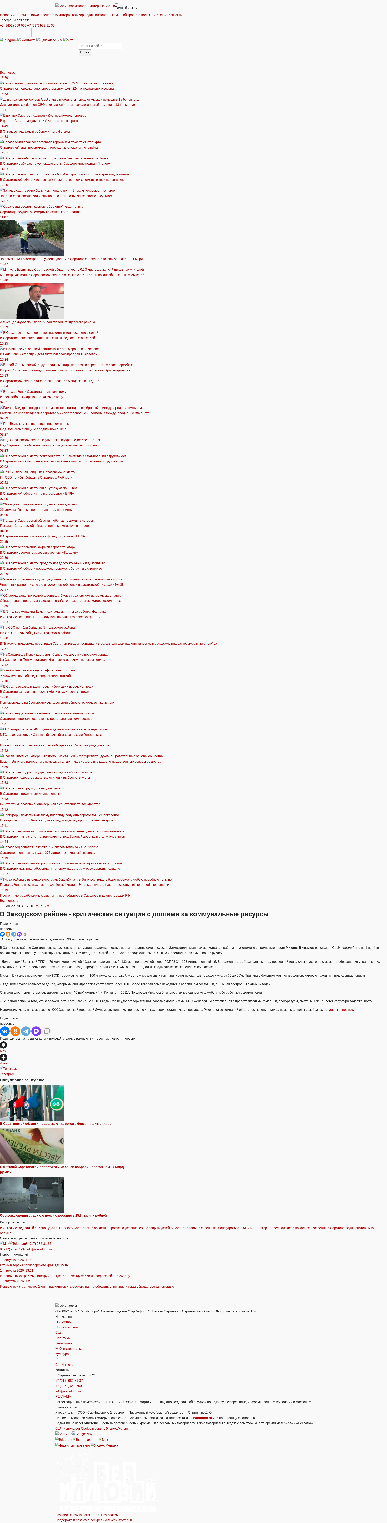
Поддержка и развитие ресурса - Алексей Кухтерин (93, 1520)
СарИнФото (64, 1364)
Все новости (9, 72)
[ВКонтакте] (2, 934)
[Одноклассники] (49, 40)
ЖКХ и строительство (71, 1348)
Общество (63, 1322)
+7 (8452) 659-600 (13, 25)
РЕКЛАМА (63, 1396)
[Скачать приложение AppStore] (15, 32)
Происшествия (66, 1327)
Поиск (84, 52)
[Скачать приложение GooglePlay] (47, 32)
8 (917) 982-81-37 (38, 1243)
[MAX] (19, 934)
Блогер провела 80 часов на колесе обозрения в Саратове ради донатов (311, 1228)
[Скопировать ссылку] (25, 934)
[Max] (68, 40)
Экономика (41, 906)
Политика (62, 1338)
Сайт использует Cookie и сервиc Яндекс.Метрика (92, 1428)
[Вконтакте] (26, 40)
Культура (62, 1354)
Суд (58, 1332)
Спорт (60, 1359)
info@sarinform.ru (39, 1249)
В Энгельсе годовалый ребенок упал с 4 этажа (35, 1228)
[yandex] (72, 1445)
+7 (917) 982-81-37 (41, 25)
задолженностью (340, 1009)
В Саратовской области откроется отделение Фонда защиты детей (120, 1228)
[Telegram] (8, 40)
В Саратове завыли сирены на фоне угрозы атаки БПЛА (213, 1228)
